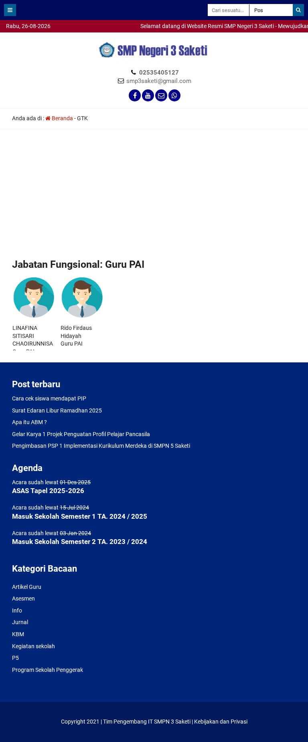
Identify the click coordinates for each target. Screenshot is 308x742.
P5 (15, 658)
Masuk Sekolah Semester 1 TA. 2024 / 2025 (79, 516)
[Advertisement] (154, 197)
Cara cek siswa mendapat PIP (49, 398)
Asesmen (23, 598)
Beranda (62, 118)
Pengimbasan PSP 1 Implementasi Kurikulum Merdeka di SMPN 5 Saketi (101, 446)
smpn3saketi (16, 36)
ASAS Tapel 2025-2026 (48, 491)
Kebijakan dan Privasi (220, 721)
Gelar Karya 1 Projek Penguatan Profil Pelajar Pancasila (81, 434)
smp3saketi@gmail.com (158, 81)
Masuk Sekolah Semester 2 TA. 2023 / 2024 (79, 542)
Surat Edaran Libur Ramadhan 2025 (57, 410)
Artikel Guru (26, 587)
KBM (18, 634)
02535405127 (159, 72)
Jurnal (20, 622)
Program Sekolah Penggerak (47, 670)
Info (17, 610)
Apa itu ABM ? (29, 422)
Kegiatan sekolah (33, 646)
